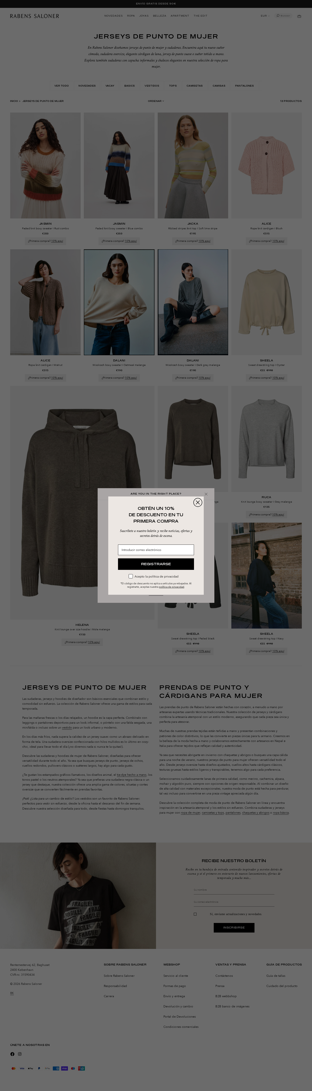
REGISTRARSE (156, 564)
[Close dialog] (198, 502)
